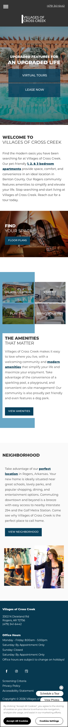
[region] (34, 714)
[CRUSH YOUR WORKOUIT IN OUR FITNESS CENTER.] (50, 292)
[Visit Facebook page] (6, 671)
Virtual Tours (34, 75)
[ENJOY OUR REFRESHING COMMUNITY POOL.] (18, 292)
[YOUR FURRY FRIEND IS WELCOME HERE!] (50, 314)
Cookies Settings (49, 721)
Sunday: (7, 649)
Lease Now (34, 90)
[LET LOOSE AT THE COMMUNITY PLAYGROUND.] (18, 314)
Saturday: (8, 644)
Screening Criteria (14, 681)
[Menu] (5, 6)
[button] (17, 241)
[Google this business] (26, 671)
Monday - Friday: (13, 640)
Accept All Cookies (17, 721)
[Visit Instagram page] (16, 671)
